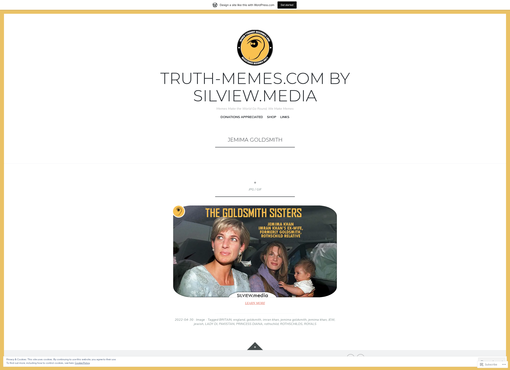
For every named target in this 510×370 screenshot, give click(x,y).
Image (200, 320)
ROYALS (310, 324)
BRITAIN (225, 320)
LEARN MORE (255, 303)
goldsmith (254, 320)
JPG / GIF (255, 189)
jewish (198, 324)
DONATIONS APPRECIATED (242, 117)
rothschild (271, 324)
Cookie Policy (82, 363)
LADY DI (211, 324)
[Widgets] (255, 346)
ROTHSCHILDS (291, 324)
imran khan (271, 320)
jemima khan (317, 320)
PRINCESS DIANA (249, 324)
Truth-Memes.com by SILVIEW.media (255, 87)
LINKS (284, 117)
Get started (287, 4)
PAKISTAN (226, 324)
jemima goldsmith (293, 320)
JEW (331, 320)
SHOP (271, 117)
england (239, 320)
